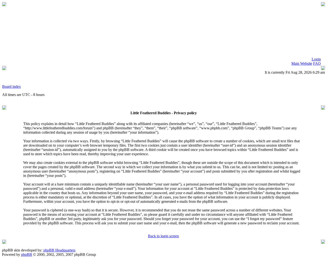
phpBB (26, 254)
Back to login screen (163, 236)
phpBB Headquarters (59, 250)
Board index (11, 86)
